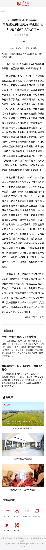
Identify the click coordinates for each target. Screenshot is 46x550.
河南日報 (34, 48)
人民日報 (7, 516)
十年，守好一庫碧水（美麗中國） (20, 336)
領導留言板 (36, 516)
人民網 (3, 11)
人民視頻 (7, 531)
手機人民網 (26, 516)
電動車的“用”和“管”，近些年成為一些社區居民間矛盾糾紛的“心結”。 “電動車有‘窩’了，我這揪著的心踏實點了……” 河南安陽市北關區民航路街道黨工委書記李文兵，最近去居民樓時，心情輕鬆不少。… (22, 380)
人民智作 (17, 531)
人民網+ (16, 516)
